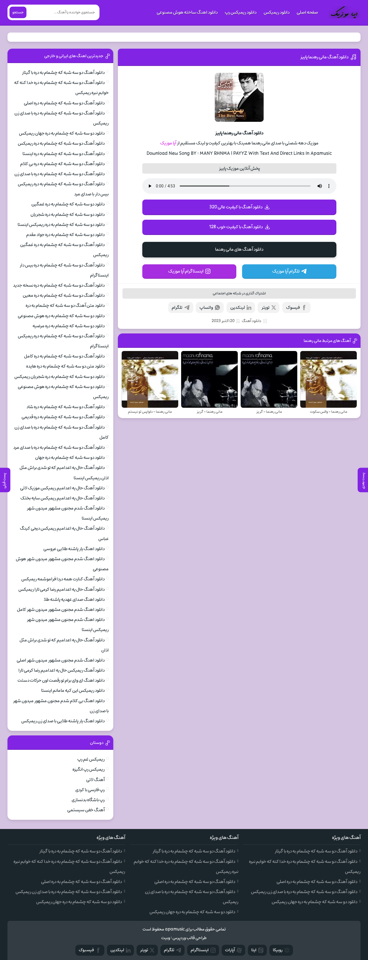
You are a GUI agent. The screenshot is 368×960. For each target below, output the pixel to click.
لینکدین (237, 307)
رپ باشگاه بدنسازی (88, 800)
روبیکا (278, 950)
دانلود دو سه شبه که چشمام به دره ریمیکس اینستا (61, 224)
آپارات (230, 950)
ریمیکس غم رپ (91, 759)
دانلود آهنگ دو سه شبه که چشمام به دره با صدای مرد (59, 447)
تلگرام (177, 307)
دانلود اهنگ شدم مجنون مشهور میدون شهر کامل (61, 609)
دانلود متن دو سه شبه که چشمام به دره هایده (65, 366)
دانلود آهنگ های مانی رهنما (239, 249)
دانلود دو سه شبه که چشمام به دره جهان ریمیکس (62, 133)
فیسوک (293, 307)
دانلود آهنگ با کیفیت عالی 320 (235, 207)
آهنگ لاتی (95, 779)
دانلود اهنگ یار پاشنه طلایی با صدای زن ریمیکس (63, 721)
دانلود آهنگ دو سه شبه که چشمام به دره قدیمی (63, 417)
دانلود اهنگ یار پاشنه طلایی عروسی (74, 549)
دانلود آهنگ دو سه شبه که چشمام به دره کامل (64, 356)
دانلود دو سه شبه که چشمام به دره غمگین (68, 204)
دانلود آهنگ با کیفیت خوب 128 (236, 227)
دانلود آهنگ (251, 321)
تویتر (265, 307)
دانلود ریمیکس (277, 12)
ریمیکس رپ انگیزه (88, 769)
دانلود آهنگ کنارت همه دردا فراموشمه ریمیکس (63, 579)
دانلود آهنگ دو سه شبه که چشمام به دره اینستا (63, 154)
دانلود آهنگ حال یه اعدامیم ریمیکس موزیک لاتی (62, 488)
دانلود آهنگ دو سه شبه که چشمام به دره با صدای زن (59, 174)
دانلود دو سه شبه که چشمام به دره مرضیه (68, 326)
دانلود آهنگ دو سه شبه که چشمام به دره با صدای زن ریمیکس (304, 892)
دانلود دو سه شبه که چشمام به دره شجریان (67, 214)
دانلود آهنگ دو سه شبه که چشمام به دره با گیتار (63, 72)
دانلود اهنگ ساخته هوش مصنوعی (187, 12)
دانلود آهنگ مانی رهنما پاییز (324, 57)
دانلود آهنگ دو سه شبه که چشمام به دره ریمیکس (61, 143)
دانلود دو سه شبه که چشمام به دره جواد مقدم (65, 234)
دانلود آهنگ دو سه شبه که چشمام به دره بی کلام (62, 164)
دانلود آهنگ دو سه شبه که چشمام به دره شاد (65, 407)
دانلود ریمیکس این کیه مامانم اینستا (73, 690)
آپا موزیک (168, 143)
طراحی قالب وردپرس (189, 938)
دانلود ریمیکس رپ (240, 12)
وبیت (165, 938)
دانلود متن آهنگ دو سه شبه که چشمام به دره (65, 305)
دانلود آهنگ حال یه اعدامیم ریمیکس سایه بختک (62, 498)
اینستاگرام (200, 950)
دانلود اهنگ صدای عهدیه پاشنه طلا (74, 599)
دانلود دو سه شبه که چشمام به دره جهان (70, 457)
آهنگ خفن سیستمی (86, 810)
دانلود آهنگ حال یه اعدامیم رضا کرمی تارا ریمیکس (61, 589)
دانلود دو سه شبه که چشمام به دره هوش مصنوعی (61, 316)
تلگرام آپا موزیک (286, 271)
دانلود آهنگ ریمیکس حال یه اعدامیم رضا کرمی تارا (61, 670)
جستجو (18, 12)
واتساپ (206, 307)
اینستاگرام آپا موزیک (186, 271)
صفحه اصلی (307, 12)
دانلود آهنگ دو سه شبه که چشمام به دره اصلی (64, 103)
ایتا (253, 950)
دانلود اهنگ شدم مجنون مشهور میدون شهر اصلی (61, 660)
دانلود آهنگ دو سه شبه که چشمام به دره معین (64, 295)
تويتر (144, 950)
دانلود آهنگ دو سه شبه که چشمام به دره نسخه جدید (59, 285)
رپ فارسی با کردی (90, 790)
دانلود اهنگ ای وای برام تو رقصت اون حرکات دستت (61, 680)
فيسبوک (86, 950)
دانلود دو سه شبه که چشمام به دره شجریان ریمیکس (59, 376)
